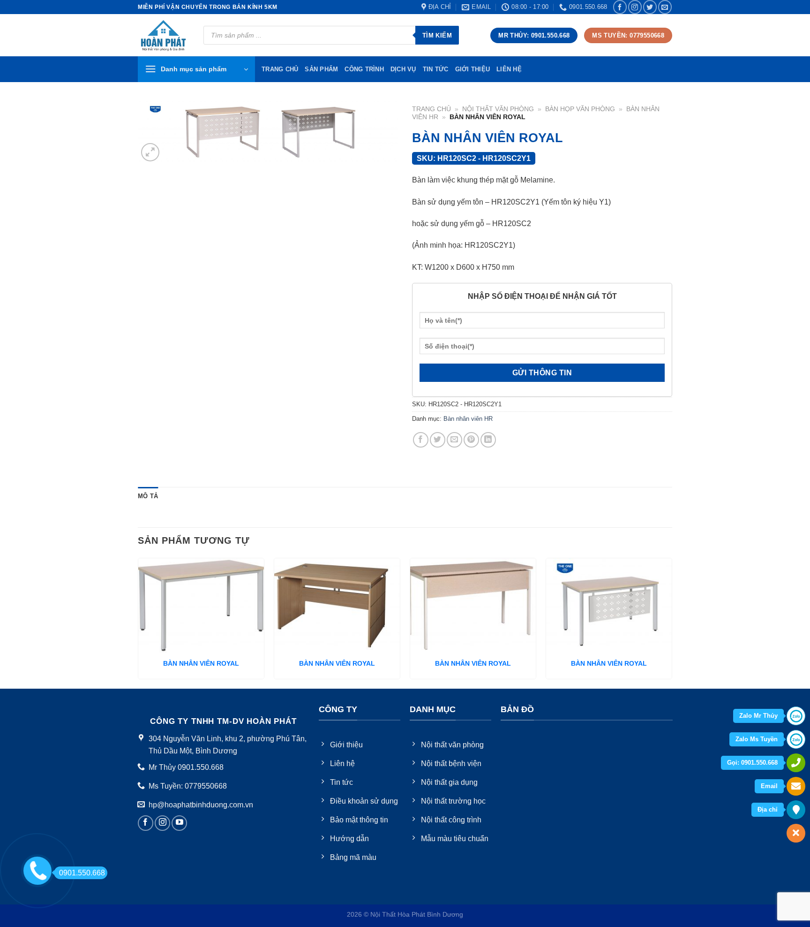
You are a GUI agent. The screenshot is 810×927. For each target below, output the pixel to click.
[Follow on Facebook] (620, 7)
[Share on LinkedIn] (488, 440)
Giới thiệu (472, 69)
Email (769, 786)
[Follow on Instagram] (635, 7)
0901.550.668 (82, 873)
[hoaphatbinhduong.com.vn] (163, 35)
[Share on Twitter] (437, 440)
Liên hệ (509, 69)
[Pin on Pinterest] (471, 440)
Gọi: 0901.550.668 (752, 762)
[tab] (148, 496)
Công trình (364, 69)
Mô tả (148, 496)
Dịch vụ (403, 69)
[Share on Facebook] (420, 440)
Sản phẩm (321, 69)
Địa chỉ (768, 809)
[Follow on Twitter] (650, 7)
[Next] (672, 622)
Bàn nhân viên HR (468, 418)
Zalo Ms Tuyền (756, 739)
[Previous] (138, 622)
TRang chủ (280, 69)
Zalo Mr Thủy (758, 715)
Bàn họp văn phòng (580, 109)
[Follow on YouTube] (179, 823)
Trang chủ (431, 109)
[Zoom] (150, 152)
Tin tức (436, 69)
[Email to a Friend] (454, 440)
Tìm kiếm (437, 35)
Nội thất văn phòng (498, 109)
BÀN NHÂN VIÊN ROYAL (201, 663)
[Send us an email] (665, 7)
